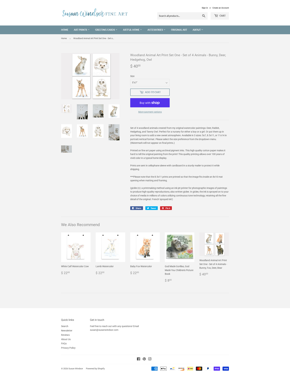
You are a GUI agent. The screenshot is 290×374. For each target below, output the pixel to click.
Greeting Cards (105, 29)
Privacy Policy (68, 347)
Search (64, 326)
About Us (66, 339)
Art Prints (81, 29)
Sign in (205, 8)
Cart (222, 15)
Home (64, 29)
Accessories (155, 29)
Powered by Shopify (95, 368)
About (197, 29)
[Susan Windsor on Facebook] (138, 359)
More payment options (150, 112)
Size (132, 76)
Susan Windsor (75, 368)
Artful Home (131, 29)
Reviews (65, 335)
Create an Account (220, 8)
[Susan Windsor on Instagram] (150, 359)
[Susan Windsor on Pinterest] (144, 359)
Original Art (179, 29)
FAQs (64, 343)
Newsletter (66, 330)
